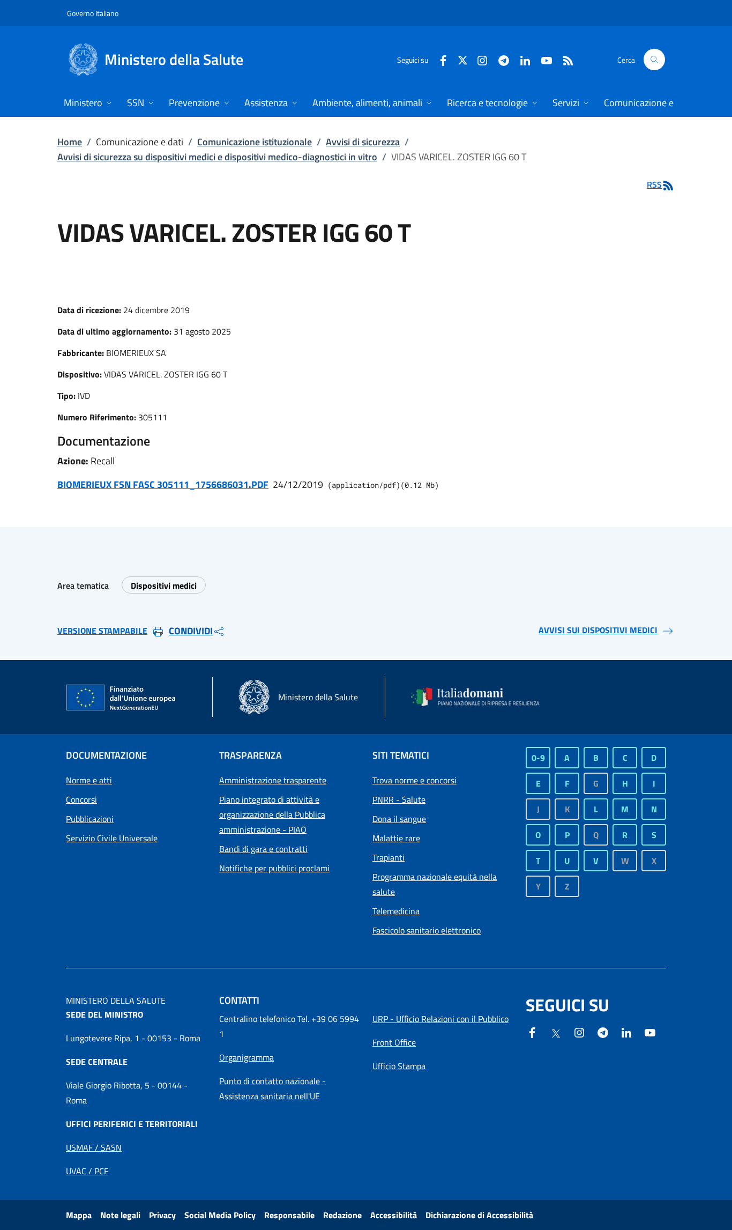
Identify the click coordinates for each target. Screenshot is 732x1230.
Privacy (162, 1215)
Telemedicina (396, 911)
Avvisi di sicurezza (363, 142)
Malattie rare (396, 838)
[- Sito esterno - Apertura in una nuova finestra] (650, 1031)
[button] (654, 59)
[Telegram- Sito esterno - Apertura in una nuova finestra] (499, 59)
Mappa (79, 1215)
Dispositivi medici (164, 585)
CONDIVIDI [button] (191, 631)
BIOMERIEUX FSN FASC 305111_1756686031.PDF (162, 484)
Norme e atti (89, 780)
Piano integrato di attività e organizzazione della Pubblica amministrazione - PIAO (272, 814)
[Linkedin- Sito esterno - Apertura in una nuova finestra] (626, 1031)
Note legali (120, 1215)
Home (69, 142)
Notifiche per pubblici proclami (274, 868)
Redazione (342, 1215)
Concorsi (81, 799)
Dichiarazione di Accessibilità (479, 1215)
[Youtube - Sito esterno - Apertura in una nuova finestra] (542, 59)
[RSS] (563, 59)
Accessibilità (393, 1215)
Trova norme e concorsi (414, 780)
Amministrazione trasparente (272, 780)
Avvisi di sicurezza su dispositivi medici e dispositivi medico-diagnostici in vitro (217, 157)
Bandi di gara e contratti (263, 848)
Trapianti (388, 857)
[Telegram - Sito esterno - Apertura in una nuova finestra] (602, 1031)
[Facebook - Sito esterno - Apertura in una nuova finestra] (439, 59)
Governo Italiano (92, 13)
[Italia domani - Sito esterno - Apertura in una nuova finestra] (481, 696)
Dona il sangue (399, 818)
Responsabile (289, 1215)
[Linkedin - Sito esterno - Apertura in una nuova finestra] (521, 59)
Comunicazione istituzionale (254, 142)
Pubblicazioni (90, 818)
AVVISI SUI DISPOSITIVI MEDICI (598, 630)
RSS (654, 184)
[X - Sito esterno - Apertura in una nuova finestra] (462, 59)
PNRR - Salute (398, 799)
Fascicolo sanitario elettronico (426, 930)
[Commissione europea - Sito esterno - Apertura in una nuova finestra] (121, 698)
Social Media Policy (220, 1215)
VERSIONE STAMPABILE (102, 630)
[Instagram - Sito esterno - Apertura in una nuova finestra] (478, 59)
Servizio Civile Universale (112, 838)
